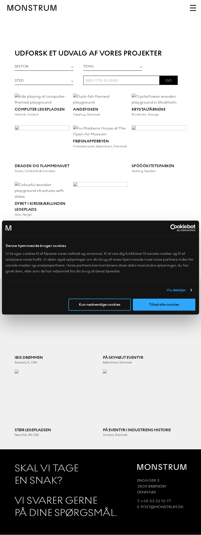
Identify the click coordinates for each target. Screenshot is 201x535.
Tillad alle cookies (164, 304)
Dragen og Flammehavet (42, 165)
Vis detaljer (176, 290)
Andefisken (85, 109)
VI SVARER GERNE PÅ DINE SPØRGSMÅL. (66, 506)
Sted (19, 80)
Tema (88, 66)
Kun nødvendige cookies (99, 304)
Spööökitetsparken (153, 165)
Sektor (22, 66)
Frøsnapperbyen (91, 141)
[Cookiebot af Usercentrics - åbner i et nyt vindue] (173, 228)
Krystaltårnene (149, 109)
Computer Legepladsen (40, 109)
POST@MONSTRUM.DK (162, 506)
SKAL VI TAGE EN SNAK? (47, 474)
